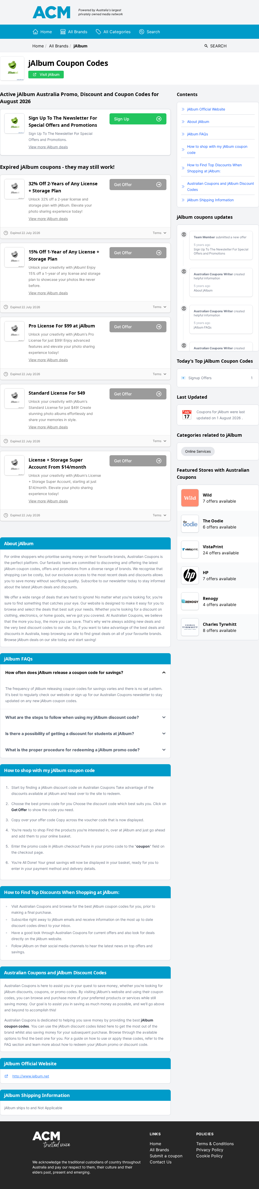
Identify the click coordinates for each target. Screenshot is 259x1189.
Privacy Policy (209, 1149)
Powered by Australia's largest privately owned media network (100, 12)
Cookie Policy (209, 1155)
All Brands (58, 45)
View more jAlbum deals (48, 147)
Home (38, 45)
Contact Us (160, 1161)
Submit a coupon (166, 1155)
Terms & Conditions (215, 1143)
